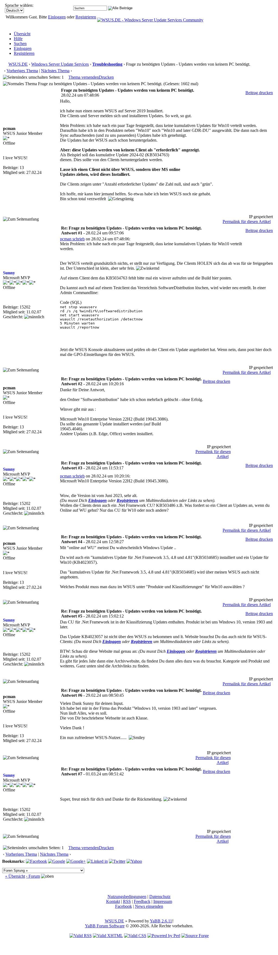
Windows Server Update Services (60, 64)
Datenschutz (159, 896)
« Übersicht (15, 876)
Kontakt (113, 901)
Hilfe (18, 38)
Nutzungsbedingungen (127, 896)
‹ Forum (33, 876)
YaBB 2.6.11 (161, 921)
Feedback (142, 901)
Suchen (20, 43)
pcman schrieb (72, 239)
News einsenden (149, 906)
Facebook (123, 906)
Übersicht (22, 33)
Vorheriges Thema (22, 70)
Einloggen (57, 17)
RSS (127, 901)
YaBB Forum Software (105, 926)
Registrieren (85, 17)
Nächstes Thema (55, 70)
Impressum (162, 901)
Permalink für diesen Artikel (247, 221)
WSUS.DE (18, 64)
